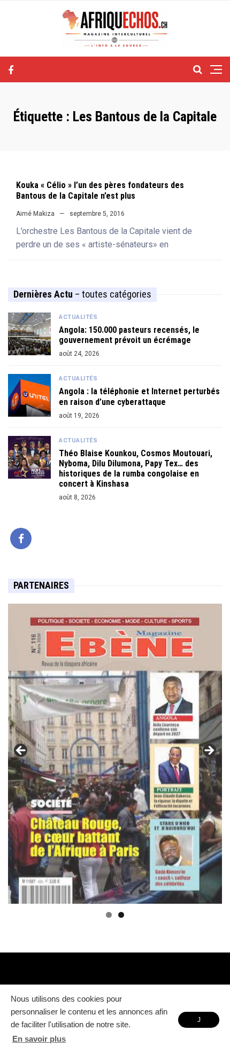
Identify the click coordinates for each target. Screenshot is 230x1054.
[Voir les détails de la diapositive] (115, 753)
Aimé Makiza (35, 213)
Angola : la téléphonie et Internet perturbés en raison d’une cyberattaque (139, 396)
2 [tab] (121, 915)
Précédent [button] (21, 751)
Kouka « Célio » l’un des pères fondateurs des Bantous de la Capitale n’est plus (100, 190)
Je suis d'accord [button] (198, 1022)
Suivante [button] (209, 751)
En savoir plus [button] (39, 1038)
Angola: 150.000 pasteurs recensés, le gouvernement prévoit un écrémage (129, 335)
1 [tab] (109, 915)
